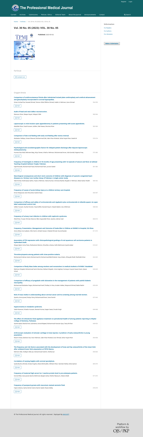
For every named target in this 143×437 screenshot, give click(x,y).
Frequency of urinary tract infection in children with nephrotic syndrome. (40, 216)
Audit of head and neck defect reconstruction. (30, 112)
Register (123, 2)
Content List (21, 77)
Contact (102, 15)
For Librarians (108, 34)
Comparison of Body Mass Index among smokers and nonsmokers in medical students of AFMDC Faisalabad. (53, 266)
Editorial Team (60, 15)
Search (128, 15)
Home (16, 21)
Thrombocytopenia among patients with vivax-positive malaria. (37, 254)
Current (13, 15)
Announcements (90, 15)
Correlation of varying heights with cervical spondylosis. (34, 361)
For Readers (107, 28)
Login (130, 2)
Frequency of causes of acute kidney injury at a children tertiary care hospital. (42, 190)
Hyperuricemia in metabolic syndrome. (28, 307)
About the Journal (75, 15)
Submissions (33, 15)
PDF (18, 106)
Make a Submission (111, 43)
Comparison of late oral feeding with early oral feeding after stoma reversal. (41, 136)
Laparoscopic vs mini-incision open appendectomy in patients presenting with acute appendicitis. (49, 124)
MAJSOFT (66, 414)
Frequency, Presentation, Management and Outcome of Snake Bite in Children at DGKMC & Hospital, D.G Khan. (54, 228)
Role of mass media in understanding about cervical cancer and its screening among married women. (50, 295)
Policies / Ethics (46, 15)
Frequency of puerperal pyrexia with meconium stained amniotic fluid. (39, 385)
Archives (23, 15)
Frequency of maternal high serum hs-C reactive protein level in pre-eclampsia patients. (45, 373)
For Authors (107, 31)
